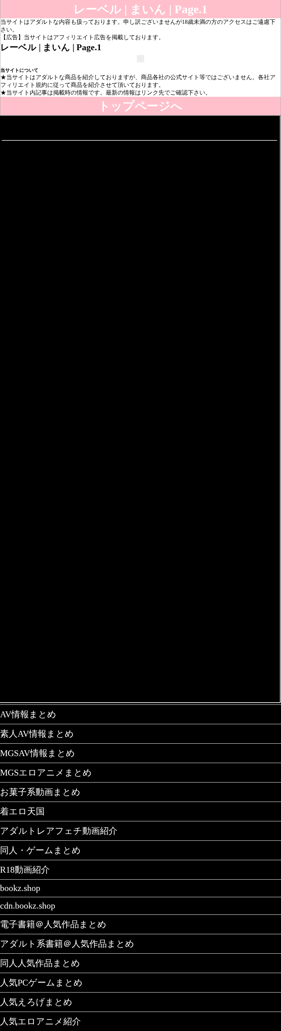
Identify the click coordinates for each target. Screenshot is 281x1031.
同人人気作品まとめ (40, 963)
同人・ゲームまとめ (40, 850)
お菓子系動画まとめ (40, 792)
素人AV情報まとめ (37, 734)
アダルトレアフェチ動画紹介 (58, 831)
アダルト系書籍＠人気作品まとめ (67, 944)
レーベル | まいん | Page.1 (140, 9)
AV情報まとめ (28, 714)
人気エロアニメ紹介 (40, 1021)
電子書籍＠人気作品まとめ (53, 924)
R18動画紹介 (25, 869)
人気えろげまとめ (36, 1002)
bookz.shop (20, 888)
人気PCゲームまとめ (41, 982)
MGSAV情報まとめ (37, 753)
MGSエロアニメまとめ (46, 772)
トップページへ (140, 106)
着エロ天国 (22, 811)
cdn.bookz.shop (27, 905)
